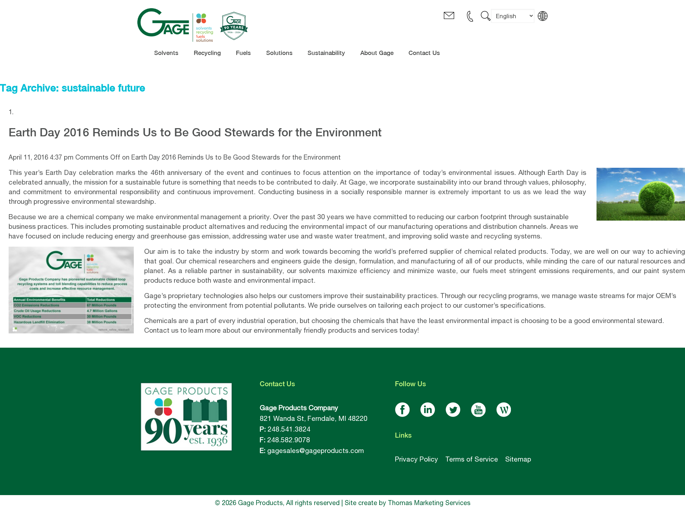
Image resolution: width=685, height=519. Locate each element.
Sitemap (518, 459)
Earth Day (61, 172)
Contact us (161, 330)
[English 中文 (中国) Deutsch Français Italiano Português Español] (512, 21)
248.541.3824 (289, 429)
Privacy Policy (416, 459)
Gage (357, 182)
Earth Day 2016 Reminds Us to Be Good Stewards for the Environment (195, 132)
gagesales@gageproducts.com (315, 450)
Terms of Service (471, 459)
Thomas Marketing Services (429, 503)
